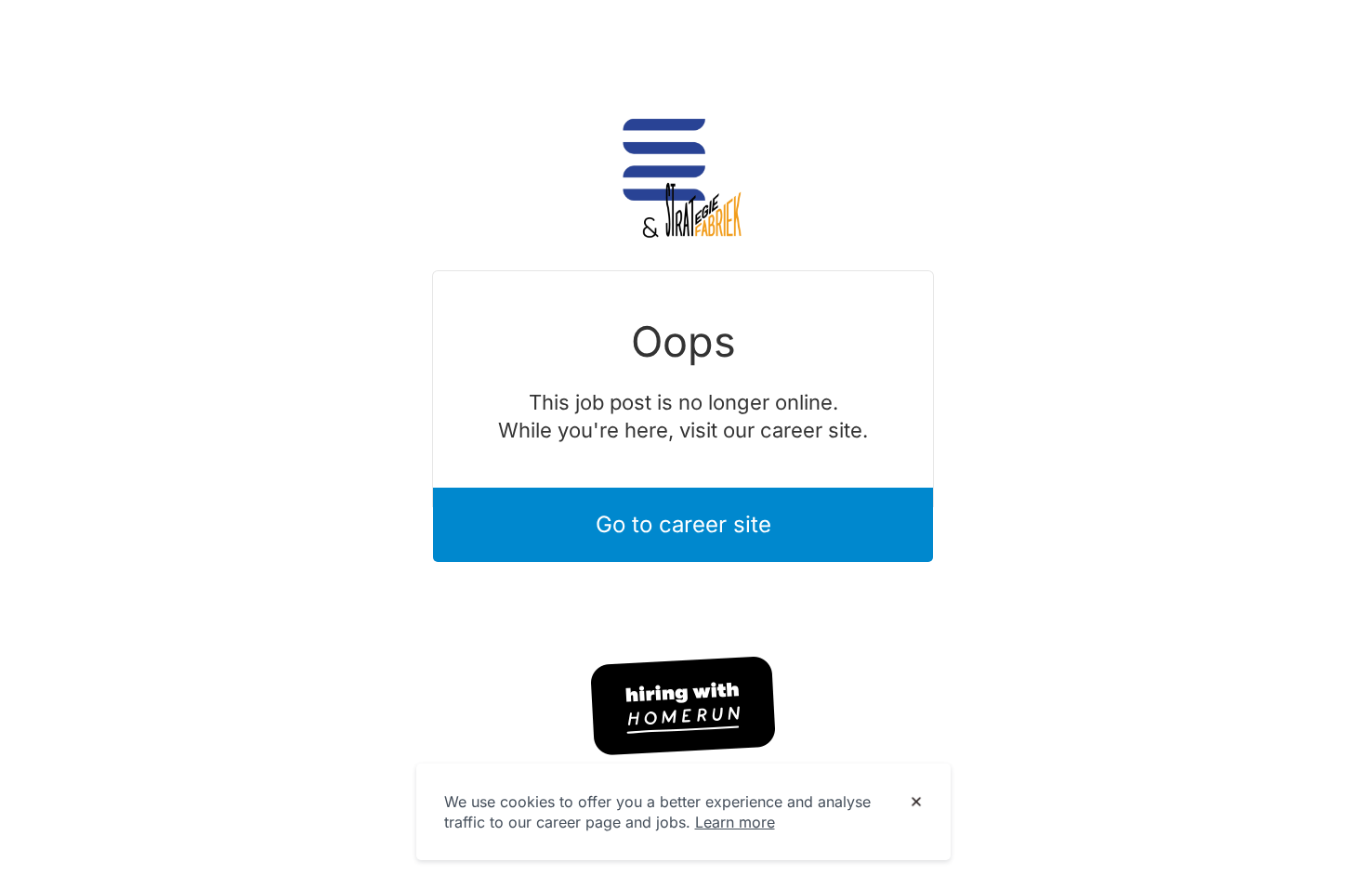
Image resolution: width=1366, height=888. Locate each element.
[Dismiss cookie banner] (916, 802)
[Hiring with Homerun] (683, 706)
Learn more (735, 822)
